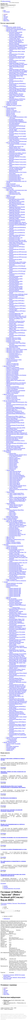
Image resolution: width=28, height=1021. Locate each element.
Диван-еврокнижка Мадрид (16, 477)
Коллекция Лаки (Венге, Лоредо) (14, 438)
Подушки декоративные (12, 517)
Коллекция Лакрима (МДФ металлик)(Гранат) (15, 279)
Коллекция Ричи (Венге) (15, 177)
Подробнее (3, 767)
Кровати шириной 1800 (15, 592)
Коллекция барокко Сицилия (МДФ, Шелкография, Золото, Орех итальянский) (18, 76)
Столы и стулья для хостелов (13, 399)
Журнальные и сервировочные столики (16, 29)
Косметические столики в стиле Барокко (16, 375)
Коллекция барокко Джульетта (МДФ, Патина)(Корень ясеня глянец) (16, 67)
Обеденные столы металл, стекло (14, 350)
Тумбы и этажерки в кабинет (13, 542)
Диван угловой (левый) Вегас (16, 493)
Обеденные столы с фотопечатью (14, 352)
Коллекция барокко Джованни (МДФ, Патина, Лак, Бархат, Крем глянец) (17, 651)
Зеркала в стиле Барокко (12, 372)
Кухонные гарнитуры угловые (13, 339)
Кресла (8, 508)
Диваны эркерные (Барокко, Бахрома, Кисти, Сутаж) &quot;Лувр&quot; (16, 506)
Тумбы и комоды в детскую (13, 185)
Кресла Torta (12, 512)
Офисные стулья (10, 538)
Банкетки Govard (13, 457)
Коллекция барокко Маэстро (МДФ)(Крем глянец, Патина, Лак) (18, 242)
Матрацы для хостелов (11, 398)
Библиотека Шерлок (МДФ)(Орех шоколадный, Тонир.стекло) (17, 523)
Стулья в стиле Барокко (12, 389)
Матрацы (8, 597)
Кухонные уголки (10, 340)
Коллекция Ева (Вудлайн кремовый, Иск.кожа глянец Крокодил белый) (18, 690)
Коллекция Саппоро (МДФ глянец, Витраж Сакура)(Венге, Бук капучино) (17, 318)
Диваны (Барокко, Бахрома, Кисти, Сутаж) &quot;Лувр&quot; (17, 486)
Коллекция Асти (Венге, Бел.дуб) (17, 240)
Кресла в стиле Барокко (12, 376)
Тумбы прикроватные (11, 741)
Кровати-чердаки (10, 113)
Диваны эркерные (10, 503)
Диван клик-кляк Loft (14, 472)
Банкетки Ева (12, 468)
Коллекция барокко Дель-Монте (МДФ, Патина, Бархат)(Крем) (16, 418)
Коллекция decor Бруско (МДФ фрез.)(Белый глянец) (16, 200)
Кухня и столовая (7, 187)
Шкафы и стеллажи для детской (14, 186)
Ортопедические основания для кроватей (16, 737)
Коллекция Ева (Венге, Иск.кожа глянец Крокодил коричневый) (17, 688)
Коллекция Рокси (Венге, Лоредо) (17, 724)
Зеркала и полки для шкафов (13, 743)
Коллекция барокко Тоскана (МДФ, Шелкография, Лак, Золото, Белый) (18, 659)
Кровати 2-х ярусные (11, 110)
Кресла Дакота (12, 513)
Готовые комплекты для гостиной (14, 28)
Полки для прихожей (11, 579)
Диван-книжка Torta (14, 481)
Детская (5, 106)
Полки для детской (11, 183)
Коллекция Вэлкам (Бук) (15, 566)
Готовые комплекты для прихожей (14, 545)
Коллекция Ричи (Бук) (14, 176)
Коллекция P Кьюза (14, 124)
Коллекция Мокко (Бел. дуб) (16, 313)
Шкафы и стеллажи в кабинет (13, 543)
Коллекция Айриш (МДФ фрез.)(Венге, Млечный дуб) (17, 235)
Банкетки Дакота (13, 467)
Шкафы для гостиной (11, 104)
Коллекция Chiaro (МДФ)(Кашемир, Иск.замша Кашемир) (18, 122)
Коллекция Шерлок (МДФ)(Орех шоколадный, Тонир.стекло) (17, 99)
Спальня (5, 581)
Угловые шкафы (10, 748)
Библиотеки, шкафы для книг (13, 27)
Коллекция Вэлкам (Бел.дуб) (16, 565)
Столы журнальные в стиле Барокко (15, 388)
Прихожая (5, 544)
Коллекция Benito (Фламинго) (16, 120)
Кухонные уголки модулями (13, 341)
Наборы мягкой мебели (12, 516)
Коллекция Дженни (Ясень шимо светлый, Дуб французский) (17, 167)
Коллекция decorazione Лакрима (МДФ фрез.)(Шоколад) (17, 220)
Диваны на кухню (10, 196)
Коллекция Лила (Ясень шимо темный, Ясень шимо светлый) (16, 699)
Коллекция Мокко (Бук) (15, 314)
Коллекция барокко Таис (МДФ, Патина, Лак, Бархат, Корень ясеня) (17, 657)
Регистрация (6, 11)
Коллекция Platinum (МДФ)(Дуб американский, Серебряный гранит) (18, 47)
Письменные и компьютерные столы (15, 539)
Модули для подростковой (12, 142)
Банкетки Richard (13, 459)
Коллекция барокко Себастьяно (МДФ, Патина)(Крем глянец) (15, 428)
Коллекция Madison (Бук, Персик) (17, 222)
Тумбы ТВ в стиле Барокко (13, 391)
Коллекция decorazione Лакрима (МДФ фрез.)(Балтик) (17, 210)
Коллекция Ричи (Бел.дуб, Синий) (17, 136)
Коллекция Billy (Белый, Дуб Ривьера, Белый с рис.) (16, 147)
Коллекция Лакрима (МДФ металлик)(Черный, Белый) (15, 287)
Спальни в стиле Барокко (12, 386)
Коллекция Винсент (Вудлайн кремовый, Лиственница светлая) (17, 685)
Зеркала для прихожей (11, 547)
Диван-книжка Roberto (14, 480)
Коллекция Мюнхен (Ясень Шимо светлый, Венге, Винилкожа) (14, 446)
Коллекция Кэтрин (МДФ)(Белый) (14, 436)
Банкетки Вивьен (13, 466)
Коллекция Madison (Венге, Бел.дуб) (18, 223)
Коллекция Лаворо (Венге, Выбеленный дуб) (15, 170)
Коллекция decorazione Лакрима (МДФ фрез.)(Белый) (17, 212)
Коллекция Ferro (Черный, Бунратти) (18, 45)
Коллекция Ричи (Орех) (15, 179)
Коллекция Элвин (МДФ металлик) (18, 141)
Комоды (8, 745)
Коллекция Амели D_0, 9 (15, 354)
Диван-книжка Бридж (14, 483)
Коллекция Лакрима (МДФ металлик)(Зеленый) (15, 282)
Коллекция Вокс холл (14, 563)
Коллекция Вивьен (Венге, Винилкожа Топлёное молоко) (16, 679)
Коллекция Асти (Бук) (14, 239)
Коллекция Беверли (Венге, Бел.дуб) (18, 562)
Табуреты (8, 362)
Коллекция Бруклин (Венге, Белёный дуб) (16, 432)
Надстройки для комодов (12, 746)
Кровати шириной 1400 (15, 589)
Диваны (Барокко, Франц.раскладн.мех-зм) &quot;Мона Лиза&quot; (18, 489)
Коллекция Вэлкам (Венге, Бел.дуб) (18, 569)
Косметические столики (12, 585)
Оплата (5, 18)
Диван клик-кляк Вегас (15, 474)
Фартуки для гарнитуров (12, 363)
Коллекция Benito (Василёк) (16, 119)
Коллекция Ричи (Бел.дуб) (15, 174)
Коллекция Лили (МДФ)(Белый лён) (18, 701)
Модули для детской (11, 115)
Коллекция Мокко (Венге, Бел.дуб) (17, 316)
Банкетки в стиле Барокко (12, 367)
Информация (6, 918)
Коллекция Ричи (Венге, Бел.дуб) (17, 534)
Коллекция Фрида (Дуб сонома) (17, 733)
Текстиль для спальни (11, 738)
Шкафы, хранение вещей (9, 742)
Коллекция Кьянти (13, 355)
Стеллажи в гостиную (11, 101)
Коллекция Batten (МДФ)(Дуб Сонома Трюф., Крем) (16, 38)
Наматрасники (12, 739)
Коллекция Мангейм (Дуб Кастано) (18, 702)
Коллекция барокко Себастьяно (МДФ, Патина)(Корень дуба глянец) (18, 70)
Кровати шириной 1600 (15, 590)
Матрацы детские (10, 114)
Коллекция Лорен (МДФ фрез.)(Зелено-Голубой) (16, 296)
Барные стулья (9, 188)
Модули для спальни (11, 598)
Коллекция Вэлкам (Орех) (15, 570)
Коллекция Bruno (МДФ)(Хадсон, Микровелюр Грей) (17, 609)
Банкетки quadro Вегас (14, 458)
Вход (4, 10)
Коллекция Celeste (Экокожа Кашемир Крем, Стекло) (16, 612)
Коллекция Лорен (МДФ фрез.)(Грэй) (18, 294)
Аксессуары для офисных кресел (14, 520)
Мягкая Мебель (7, 450)
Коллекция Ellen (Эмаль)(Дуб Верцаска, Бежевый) (16, 43)
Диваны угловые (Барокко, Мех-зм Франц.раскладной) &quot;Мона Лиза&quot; (17, 501)
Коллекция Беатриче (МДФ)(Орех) (17, 665)
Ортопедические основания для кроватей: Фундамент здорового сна (11, 810)
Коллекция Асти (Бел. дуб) (15, 237)
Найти (2, 7)
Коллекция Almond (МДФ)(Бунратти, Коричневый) (15, 35)
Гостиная (5, 25)
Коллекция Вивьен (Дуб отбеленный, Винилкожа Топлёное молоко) (17, 682)
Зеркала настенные (11, 584)
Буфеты (8, 195)
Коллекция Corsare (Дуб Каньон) (17, 149)
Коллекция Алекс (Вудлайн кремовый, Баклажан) (16, 155)
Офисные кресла (10, 537)
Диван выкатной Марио (15, 471)
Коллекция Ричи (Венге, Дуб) (16, 178)
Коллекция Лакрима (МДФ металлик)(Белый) (15, 277)
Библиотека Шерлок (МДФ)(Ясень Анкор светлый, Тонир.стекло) (17, 526)
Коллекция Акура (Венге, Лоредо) (17, 152)
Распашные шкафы (11, 747)
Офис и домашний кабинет (10, 519)
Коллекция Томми (13, 137)
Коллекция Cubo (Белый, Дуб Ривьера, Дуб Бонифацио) (16, 40)
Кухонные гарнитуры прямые (13, 337)
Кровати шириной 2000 (15, 593)
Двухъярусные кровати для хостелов (15, 395)
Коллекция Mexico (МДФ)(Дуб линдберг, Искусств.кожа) (16, 621)
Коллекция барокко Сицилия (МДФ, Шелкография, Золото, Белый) (18, 72)
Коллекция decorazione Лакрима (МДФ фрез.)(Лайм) (17, 217)
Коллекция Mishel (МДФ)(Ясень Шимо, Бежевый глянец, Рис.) (16, 409)
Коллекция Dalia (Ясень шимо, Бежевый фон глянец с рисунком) (17, 555)
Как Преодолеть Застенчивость (9, 798)
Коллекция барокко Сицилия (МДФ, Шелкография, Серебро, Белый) (15, 431)
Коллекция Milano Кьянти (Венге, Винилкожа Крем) (17, 346)
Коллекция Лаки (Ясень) (12, 439)
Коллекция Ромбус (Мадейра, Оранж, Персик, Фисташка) (16, 94)
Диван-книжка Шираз (14, 484)
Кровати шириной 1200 (15, 588)
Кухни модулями (10, 197)
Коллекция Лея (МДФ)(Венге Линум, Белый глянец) (16, 694)
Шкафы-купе (9, 750)
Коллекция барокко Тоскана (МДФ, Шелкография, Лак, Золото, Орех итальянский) (18, 663)
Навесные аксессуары (14, 192)
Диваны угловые (10, 492)
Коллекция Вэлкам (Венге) (15, 567)
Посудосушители (10, 358)
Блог (4, 15)
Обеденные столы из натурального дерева (16, 349)
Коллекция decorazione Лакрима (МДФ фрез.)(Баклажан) (17, 207)
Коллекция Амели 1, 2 (14, 353)
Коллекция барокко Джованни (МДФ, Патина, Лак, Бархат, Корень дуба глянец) (18, 647)
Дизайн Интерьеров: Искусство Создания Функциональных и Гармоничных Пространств (13, 786)
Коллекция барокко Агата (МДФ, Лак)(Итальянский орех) (17, 640)
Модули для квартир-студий (10, 400)
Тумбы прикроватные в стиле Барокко (15, 390)
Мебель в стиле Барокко (9, 366)
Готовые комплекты (11, 108)
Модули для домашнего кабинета (14, 521)
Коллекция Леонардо (14, 529)
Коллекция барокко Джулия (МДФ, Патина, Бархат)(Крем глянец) (17, 654)
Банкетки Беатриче (14, 462)
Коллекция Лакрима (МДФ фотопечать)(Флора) (15, 289)
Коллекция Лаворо (13, 528)
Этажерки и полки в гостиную (13, 105)
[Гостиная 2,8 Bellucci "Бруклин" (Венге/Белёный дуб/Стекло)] (14, 904)
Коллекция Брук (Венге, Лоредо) (17, 669)
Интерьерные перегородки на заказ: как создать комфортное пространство (13, 875)
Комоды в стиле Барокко (12, 373)
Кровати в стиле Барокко (12, 377)
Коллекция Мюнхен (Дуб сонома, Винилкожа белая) (17, 715)
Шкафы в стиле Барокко (12, 393)
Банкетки (8, 452)
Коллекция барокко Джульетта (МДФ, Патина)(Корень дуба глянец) (18, 63)
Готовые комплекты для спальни (14, 583)
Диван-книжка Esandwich (15, 479)
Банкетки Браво (13, 463)
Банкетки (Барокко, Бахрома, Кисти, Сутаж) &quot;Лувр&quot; (18, 455)
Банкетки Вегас (13, 465)
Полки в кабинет (10, 540)
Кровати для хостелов (11, 397)
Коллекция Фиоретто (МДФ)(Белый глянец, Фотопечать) (18, 139)
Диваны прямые (10, 470)
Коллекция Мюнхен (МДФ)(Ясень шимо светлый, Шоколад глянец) (17, 89)
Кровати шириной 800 (14, 594)
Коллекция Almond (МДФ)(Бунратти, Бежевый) (15, 33)
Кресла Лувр (12, 515)
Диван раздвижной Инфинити (16, 475)
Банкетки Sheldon (13, 461)
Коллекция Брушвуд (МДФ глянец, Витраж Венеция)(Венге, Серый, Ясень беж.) (17, 263)
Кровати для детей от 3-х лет (13, 111)
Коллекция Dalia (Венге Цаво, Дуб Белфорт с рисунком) (17, 553)
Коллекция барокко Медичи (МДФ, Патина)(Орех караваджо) (15, 420)
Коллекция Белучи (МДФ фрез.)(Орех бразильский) (17, 244)
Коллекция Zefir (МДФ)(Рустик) (17, 56)
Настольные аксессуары (15, 194)
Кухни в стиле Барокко (12, 379)
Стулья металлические (11, 361)
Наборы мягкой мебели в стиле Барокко (16, 382)
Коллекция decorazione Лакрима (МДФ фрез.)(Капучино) (17, 215)
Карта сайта (6, 20)
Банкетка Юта (12, 453)
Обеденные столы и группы (13, 348)
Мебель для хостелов (8, 394)
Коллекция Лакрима (14, 357)
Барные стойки (13, 191)
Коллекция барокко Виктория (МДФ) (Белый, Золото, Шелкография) (16, 643)
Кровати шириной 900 (14, 596)
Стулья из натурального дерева (14, 359)
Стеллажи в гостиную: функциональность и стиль (14, 849)
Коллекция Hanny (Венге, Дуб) (16, 619)
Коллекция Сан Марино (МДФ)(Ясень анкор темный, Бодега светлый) (15, 449)
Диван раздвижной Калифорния (17, 476)
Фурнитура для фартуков (12, 364)
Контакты (5, 19)
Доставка (5, 16)
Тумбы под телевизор (11, 102)
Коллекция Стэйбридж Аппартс (17, 321)
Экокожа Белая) (16, 607)
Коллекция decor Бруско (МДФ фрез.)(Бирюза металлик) (16, 202)
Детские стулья (10, 109)
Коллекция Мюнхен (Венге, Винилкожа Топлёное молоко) (16, 712)
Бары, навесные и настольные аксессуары (16, 190)
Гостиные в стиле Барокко (12, 370)
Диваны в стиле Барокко (12, 371)
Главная (5, 14)
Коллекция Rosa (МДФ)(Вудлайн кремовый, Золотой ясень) (17, 626)
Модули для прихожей (11, 548)
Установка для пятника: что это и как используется (14, 837)
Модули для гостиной (11, 30)
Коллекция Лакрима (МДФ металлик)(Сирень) (15, 284)
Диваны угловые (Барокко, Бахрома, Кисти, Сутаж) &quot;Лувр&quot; (18, 497)
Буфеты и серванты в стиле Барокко (15, 368)
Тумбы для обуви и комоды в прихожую (16, 580)
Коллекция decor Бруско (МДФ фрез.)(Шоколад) (16, 205)
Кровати (8, 587)
